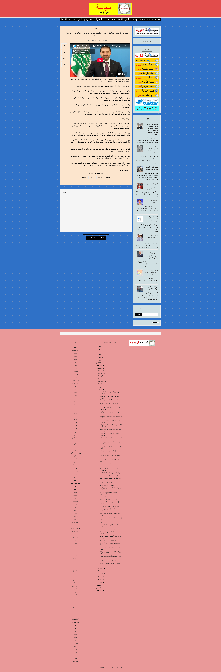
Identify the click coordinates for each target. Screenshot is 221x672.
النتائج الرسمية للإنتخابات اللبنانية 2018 (109, 506)
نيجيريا (75, 652)
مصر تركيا (75, 643)
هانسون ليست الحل (152, 183)
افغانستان (75, 371)
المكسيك (75, 444)
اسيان (75, 368)
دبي (75, 546)
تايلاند (75, 510)
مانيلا (75, 637)
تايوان (75, 513)
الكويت (75, 431)
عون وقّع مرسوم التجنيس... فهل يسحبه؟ (109, 396)
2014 (100, 588)
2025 (99, 349)
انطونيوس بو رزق (75, 468)
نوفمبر (101, 373)
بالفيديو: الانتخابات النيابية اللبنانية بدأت (109, 529)
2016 (100, 582)
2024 (99, 352)
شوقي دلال (75, 570)
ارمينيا (75, 353)
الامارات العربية (75, 380)
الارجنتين (75, 374)
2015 (100, 585)
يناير (101, 576)
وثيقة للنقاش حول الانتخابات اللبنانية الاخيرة (110, 472)
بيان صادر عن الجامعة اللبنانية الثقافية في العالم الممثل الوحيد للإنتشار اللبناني (151, 255)
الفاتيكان (75, 419)
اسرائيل (75, 365)
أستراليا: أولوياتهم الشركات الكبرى (153, 288)
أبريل (101, 568)
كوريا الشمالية (75, 622)
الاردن (75, 377)
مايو (101, 389)
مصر (75, 640)
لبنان (95, 28)
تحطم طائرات (75, 516)
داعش (75, 543)
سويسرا (75, 567)
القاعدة (75, 425)
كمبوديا (75, 610)
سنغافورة (75, 561)
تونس (75, 525)
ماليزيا (75, 634)
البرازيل (75, 389)
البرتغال (75, 392)
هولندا (75, 658)
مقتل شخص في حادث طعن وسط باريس (109, 475)
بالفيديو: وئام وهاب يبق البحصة (107, 485)
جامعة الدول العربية (75, 528)
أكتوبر (101, 376)
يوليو (101, 384)
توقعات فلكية (75, 522)
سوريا (75, 564)
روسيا (75, 549)
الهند (75, 450)
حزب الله (75, 537)
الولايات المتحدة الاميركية (75, 453)
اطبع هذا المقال (147, 41)
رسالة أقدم (102, 238)
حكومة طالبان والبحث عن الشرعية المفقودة (152, 168)
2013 (100, 590)
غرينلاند (75, 573)
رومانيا (75, 552)
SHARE (107, 177)
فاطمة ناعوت (75, 579)
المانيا (75, 434)
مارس (101, 571)
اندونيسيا (75, 465)
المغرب (75, 440)
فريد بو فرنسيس (75, 586)
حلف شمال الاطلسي (75, 540)
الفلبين (75, 422)
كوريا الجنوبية (75, 619)
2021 (99, 360)
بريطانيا (75, 489)
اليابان (75, 456)
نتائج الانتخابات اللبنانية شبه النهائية (108, 522)
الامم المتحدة (75, 383)
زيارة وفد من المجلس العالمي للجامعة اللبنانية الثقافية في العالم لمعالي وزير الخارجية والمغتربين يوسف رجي (152, 129)
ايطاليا (75, 480)
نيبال (75, 649)
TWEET (99, 177)
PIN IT (83, 177)
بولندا (75, 504)
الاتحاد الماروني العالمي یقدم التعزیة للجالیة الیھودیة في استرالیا (152, 149)
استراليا (75, 362)
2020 (100, 363)
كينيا (75, 625)
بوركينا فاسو (75, 501)
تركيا (75, 519)
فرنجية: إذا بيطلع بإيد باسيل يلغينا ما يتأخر (109, 560)
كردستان (75, 607)
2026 (99, 346)
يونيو (101, 386)
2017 (100, 579)
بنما (75, 498)
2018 (100, 368)
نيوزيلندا (75, 655)
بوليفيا (75, 507)
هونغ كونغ (75, 661)
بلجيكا (75, 492)
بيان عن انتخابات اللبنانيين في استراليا (109, 540)
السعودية (75, 401)
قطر (75, 604)
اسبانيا (75, 359)
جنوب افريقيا (75, 531)
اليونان (75, 462)
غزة (75, 576)
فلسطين (75, 589)
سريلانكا (75, 558)
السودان (75, 404)
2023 (99, 354)
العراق (75, 416)
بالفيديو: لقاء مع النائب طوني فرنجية (108, 482)
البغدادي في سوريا (104, 496)
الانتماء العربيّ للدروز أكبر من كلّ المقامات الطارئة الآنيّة (152, 219)
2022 (99, 357)
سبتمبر (102, 378)
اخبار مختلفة (75, 350)
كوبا (75, 616)
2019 (100, 365)
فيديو (75, 598)
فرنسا (75, 583)
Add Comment (92, 40)
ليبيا (75, 631)
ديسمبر (102, 370)
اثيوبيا (75, 347)
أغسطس (102, 381)
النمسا (75, 447)
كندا (75, 613)
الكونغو (75, 428)
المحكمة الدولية (75, 437)
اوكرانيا (75, 474)
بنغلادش (75, 495)
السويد (75, 407)
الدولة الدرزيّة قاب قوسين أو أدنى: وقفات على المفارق (151, 272)
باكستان (75, 486)
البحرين (75, 386)
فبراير (101, 573)
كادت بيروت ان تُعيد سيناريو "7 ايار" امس (110, 499)
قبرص (75, 601)
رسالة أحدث (90, 238)
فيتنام (75, 595)
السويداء (75, 410)
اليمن (75, 459)
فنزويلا (75, 592)
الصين (75, 413)
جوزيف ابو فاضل (75, 534)
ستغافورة (75, 555)
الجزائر (75, 395)
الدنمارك (75, 398)
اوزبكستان (75, 471)
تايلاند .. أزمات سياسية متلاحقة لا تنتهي (153, 237)
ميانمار (75, 646)
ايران (75, 477)
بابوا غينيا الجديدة (75, 483)
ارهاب (75, 356)
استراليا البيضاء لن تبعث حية (153, 201)
